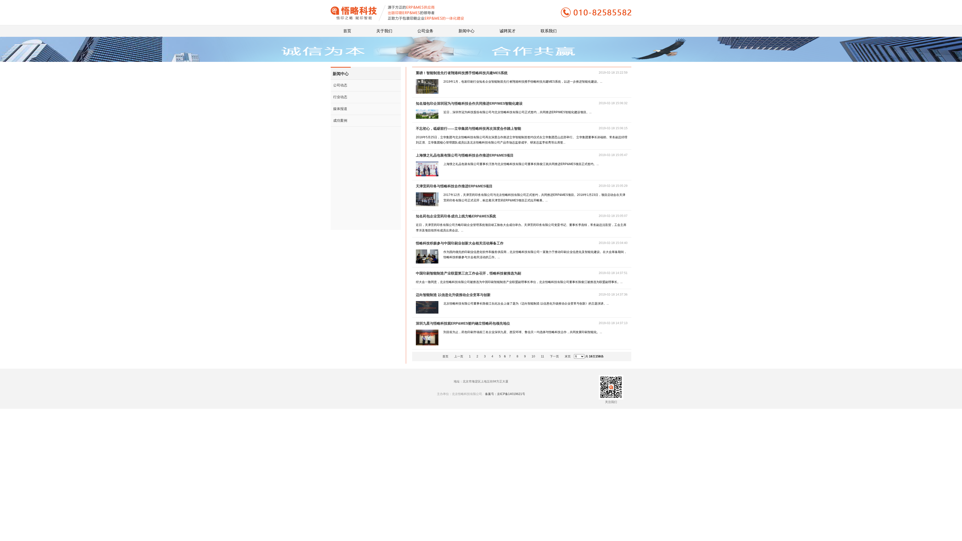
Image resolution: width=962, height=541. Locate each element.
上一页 (458, 356)
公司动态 (340, 85)
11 (542, 356)
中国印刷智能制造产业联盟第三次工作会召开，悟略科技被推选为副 (468, 273)
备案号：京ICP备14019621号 (505, 394)
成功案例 (340, 120)
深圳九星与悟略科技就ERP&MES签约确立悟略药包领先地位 (463, 323)
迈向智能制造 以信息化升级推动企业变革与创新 (453, 295)
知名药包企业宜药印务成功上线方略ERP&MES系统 (456, 216)
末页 (568, 356)
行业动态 (340, 97)
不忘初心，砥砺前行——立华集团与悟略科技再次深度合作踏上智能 (468, 128)
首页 (445, 356)
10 (533, 356)
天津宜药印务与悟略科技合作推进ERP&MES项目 (454, 186)
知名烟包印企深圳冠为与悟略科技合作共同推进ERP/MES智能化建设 (469, 103)
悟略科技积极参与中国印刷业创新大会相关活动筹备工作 (460, 243)
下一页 (554, 356)
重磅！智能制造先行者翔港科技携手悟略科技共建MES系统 (462, 73)
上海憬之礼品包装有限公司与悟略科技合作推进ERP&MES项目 (465, 155)
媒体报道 (340, 109)
